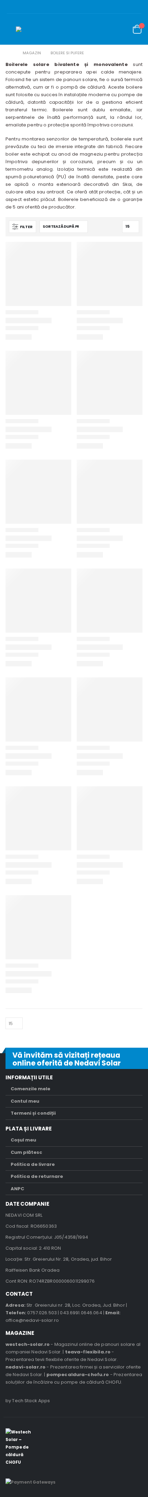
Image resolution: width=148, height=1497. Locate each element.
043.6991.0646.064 (81, 1312)
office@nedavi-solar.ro (32, 1320)
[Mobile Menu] (11, 29)
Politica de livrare (33, 1164)
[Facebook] (137, 6)
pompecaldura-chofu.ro (77, 1374)
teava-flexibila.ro (88, 1352)
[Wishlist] (120, 29)
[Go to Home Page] (10, 53)
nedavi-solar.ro (25, 1367)
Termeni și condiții (33, 1113)
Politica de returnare (37, 1176)
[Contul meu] (104, 29)
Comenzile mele (30, 1088)
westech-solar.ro (28, 1344)
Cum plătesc (26, 1152)
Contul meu (25, 1101)
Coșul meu (23, 1140)
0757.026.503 (42, 1312)
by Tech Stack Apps (28, 1400)
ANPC (17, 1188)
